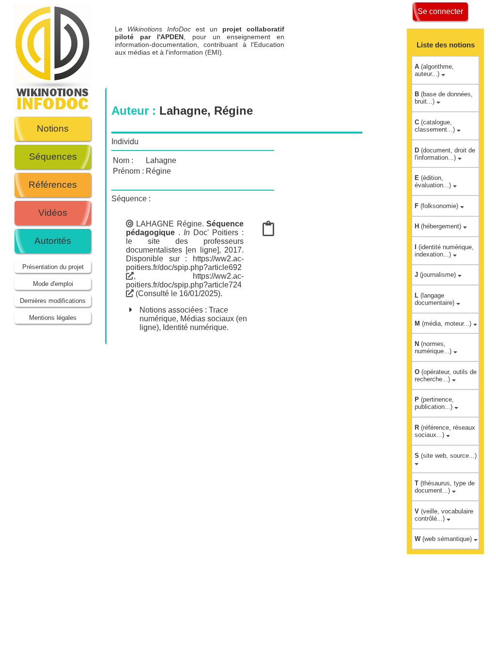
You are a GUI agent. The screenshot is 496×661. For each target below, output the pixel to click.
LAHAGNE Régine (169, 224)
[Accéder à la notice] (268, 231)
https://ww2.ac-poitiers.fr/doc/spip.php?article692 (185, 263)
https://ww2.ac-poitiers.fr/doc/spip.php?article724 (185, 280)
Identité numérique (195, 327)
